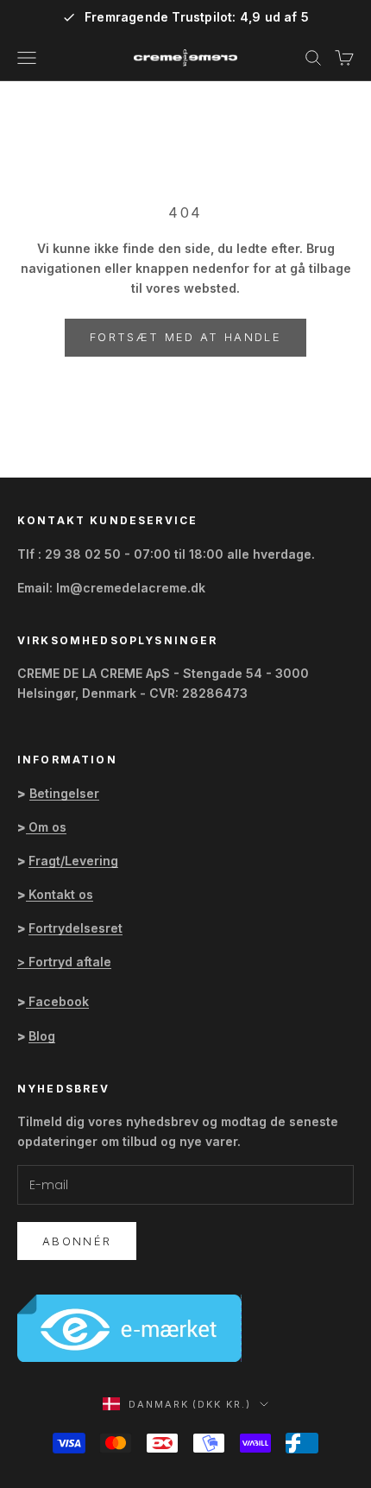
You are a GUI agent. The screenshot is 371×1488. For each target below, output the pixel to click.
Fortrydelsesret (75, 928)
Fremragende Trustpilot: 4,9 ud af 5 (197, 17)
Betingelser (64, 793)
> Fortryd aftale (64, 961)
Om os (47, 827)
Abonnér (76, 1241)
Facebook (58, 1001)
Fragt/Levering (73, 860)
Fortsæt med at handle (185, 337)
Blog (41, 1036)
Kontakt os (60, 894)
